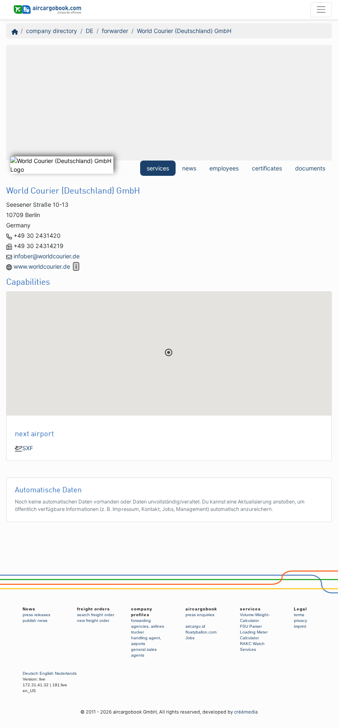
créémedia (246, 712)
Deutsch (30, 673)
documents (310, 168)
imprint (300, 626)
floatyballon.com (200, 632)
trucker (137, 632)
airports (138, 643)
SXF (27, 447)
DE (89, 30)
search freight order (95, 614)
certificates (267, 168)
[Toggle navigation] (321, 9)
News (29, 609)
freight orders (93, 609)
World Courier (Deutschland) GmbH (184, 30)
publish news (35, 620)
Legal (300, 609)
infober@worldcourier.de (47, 256)
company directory (51, 30)
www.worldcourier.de (42, 266)
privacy (300, 620)
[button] (169, 352)
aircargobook (201, 609)
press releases (36, 614)
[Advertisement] (169, 103)
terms (299, 614)
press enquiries (199, 614)
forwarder (115, 30)
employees (224, 168)
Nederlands (66, 673)
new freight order (93, 620)
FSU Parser (251, 626)
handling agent (145, 638)
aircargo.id (195, 626)
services (158, 168)
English (47, 673)
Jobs (190, 638)
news (189, 168)
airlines (157, 626)
